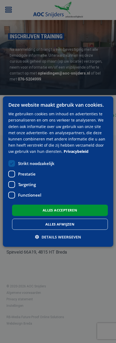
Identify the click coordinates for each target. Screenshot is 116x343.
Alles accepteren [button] (60, 210)
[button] (58, 237)
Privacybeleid (76, 151)
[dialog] (58, 171)
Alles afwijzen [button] (60, 223)
